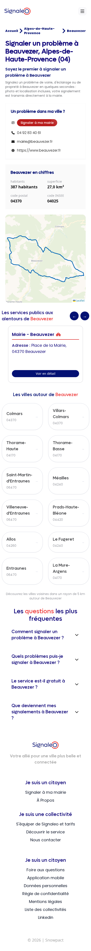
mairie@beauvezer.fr (35, 141)
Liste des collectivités (45, 909)
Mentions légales (45, 901)
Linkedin (45, 917)
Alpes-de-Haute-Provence (39, 30)
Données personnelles (45, 885)
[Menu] (82, 11)
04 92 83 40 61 (29, 133)
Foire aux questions (46, 870)
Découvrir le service (45, 832)
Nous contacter (45, 840)
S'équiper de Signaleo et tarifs (45, 824)
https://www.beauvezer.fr (39, 150)
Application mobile (45, 878)
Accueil (11, 31)
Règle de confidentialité (45, 893)
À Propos (45, 800)
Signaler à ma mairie (37, 122)
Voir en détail (45, 373)
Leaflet (80, 300)
